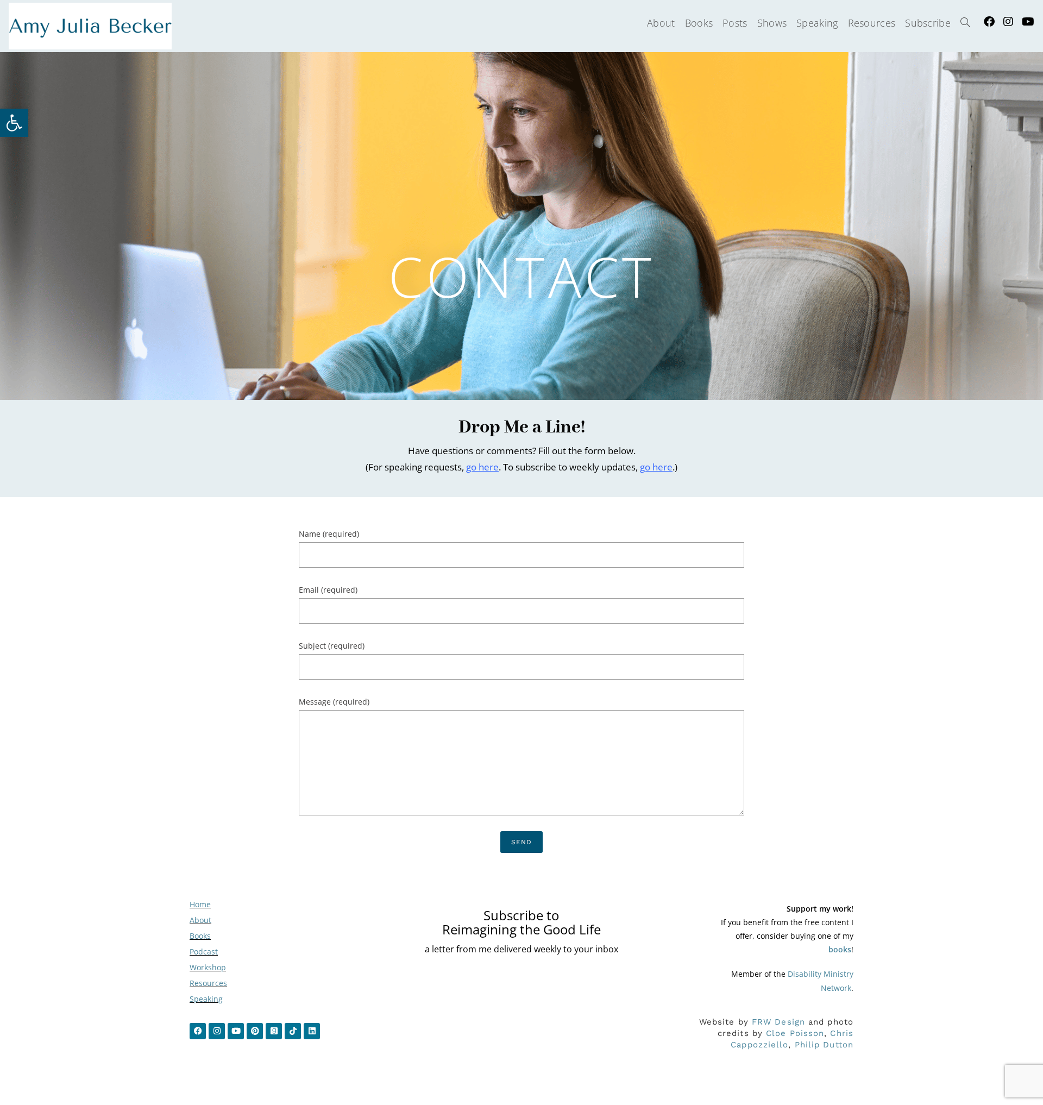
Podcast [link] (204, 951)
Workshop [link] (208, 967)
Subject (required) (332, 646)
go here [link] (656, 467)
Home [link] (200, 904)
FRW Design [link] (778, 1022)
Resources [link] (208, 983)
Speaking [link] (206, 999)
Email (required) (328, 590)
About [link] (200, 920)
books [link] (839, 949)
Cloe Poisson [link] (795, 1033)
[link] (14, 123)
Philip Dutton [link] (824, 1045)
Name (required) (329, 534)
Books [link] (200, 936)
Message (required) (334, 701)
